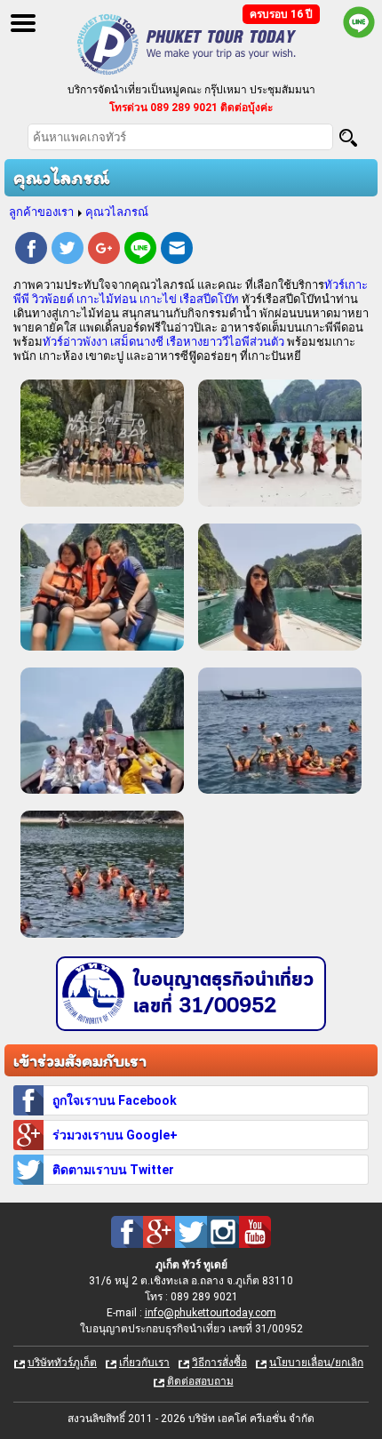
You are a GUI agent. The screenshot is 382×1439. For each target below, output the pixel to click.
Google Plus (104, 250)
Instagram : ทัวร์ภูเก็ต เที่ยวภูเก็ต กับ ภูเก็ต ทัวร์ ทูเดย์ (223, 1232)
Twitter (68, 250)
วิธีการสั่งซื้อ (219, 1362)
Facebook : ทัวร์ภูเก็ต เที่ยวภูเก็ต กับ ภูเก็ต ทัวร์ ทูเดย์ (127, 1232)
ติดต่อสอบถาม (200, 1381)
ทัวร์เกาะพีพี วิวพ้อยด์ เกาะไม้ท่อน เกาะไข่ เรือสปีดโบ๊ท (190, 292)
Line (140, 250)
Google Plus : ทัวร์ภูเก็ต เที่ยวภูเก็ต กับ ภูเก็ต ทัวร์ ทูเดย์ (159, 1232)
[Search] (348, 137)
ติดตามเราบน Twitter (113, 1170)
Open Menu (23, 23)
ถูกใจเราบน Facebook (114, 1100)
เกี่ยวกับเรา (144, 1362)
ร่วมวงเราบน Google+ (115, 1135)
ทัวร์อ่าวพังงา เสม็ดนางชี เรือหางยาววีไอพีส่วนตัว (163, 341)
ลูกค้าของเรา (41, 212)
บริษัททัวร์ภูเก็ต (62, 1362)
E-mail (177, 250)
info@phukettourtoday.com (210, 1313)
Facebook (31, 250)
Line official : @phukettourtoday (359, 22)
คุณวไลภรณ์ (116, 212)
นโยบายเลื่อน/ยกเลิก (316, 1362)
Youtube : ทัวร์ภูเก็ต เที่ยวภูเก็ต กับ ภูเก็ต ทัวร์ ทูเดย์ (255, 1232)
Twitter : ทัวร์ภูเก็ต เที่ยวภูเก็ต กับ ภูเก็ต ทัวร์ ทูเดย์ (191, 1232)
